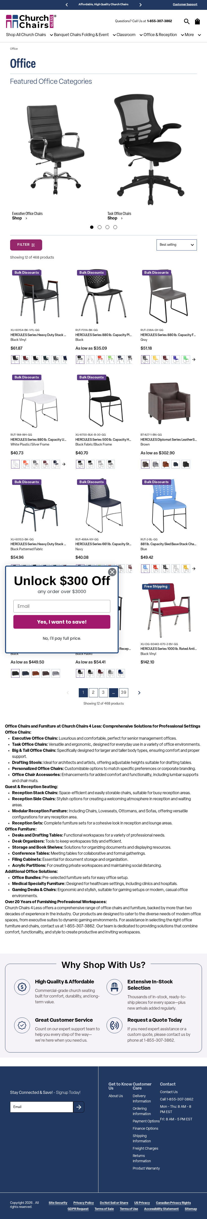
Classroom (126, 35)
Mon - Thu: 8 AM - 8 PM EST (175, 1109)
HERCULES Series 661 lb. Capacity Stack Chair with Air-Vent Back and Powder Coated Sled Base (103, 544)
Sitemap (191, 1209)
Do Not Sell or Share (114, 1203)
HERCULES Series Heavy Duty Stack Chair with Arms (39, 335)
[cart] (197, 24)
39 (124, 693)
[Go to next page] (139, 692)
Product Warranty (146, 1169)
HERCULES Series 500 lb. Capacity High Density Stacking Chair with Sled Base (103, 439)
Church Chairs (33, 35)
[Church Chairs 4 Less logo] (31, 21)
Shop (17, 218)
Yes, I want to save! (62, 621)
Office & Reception (160, 35)
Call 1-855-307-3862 (176, 1099)
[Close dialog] (112, 572)
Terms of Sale (104, 1209)
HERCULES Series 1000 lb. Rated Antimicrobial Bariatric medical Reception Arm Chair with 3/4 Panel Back (169, 649)
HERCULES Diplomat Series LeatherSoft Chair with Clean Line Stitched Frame (169, 439)
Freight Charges (145, 1149)
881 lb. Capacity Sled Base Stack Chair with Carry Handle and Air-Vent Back (169, 544)
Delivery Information (142, 1098)
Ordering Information (142, 1111)
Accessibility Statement (161, 1209)
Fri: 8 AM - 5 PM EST (176, 1119)
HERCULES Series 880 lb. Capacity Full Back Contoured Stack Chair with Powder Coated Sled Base (169, 335)
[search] (187, 21)
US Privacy (142, 1203)
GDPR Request (78, 1209)
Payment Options (146, 1121)
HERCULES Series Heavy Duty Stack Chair (39, 544)
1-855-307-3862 (159, 21)
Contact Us (169, 1092)
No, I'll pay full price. (62, 638)
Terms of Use (129, 1209)
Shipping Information (142, 1138)
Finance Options (145, 1129)
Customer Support (185, 4)
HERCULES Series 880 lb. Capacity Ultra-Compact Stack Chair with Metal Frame (39, 439)
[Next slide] (194, 359)
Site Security (58, 1203)
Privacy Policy (83, 1203)
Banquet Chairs (67, 35)
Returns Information (142, 1158)
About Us (116, 1096)
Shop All (13, 35)
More (189, 35)
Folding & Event (95, 35)
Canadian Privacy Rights (173, 1203)
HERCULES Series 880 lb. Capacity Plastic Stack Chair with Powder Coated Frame (103, 335)
